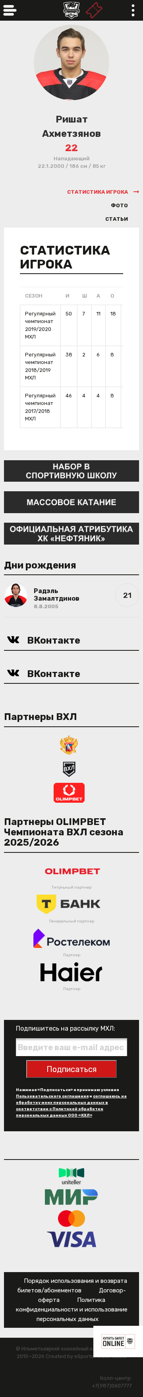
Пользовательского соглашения (52, 1096)
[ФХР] (69, 744)
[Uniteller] (71, 1175)
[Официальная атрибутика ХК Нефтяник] (71, 533)
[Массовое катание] (71, 502)
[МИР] (71, 1196)
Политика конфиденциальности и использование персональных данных (72, 1309)
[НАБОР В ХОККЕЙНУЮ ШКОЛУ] (71, 470)
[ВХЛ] (69, 768)
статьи (116, 219)
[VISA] (72, 1239)
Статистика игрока (97, 192)
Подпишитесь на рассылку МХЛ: (65, 1028)
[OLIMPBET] (69, 792)
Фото (119, 205)
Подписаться (71, 1069)
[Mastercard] (71, 1218)
